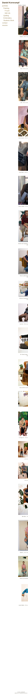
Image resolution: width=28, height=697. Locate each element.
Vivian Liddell (21, 206)
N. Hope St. (21, 437)
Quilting (5, 16)
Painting (5, 8)
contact (4, 23)
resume (4, 25)
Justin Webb (21, 605)
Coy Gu (21, 324)
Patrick (21, 552)
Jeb (21, 102)
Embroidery (6, 18)
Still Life (7, 13)
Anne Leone (21, 137)
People (7, 11)
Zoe (21, 68)
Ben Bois (24, 516)
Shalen (21, 36)
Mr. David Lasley (23, 354)
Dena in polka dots (24, 275)
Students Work (7, 20)
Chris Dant (21, 172)
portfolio (4, 6)
